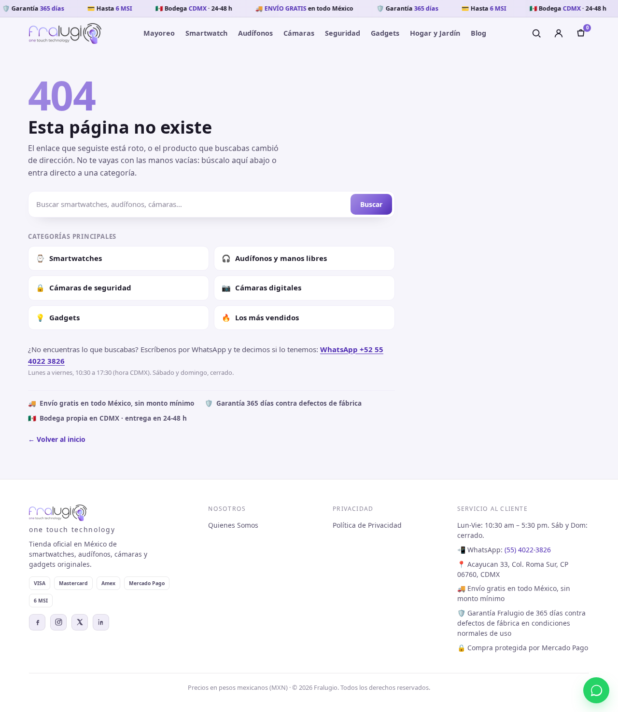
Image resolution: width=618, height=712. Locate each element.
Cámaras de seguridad (83, 287)
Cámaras (298, 33)
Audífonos (255, 33)
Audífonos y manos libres (274, 258)
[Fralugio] (65, 33)
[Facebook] (37, 622)
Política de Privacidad (367, 525)
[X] (79, 622)
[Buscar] (536, 33)
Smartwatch (206, 33)
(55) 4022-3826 (528, 549)
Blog (478, 33)
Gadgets (385, 33)
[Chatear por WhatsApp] (596, 690)
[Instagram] (58, 622)
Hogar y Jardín (435, 33)
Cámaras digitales (261, 287)
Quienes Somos (233, 525)
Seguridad (342, 33)
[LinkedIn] (101, 622)
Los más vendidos (260, 317)
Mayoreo (159, 33)
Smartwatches (69, 258)
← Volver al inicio (56, 439)
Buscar (371, 204)
